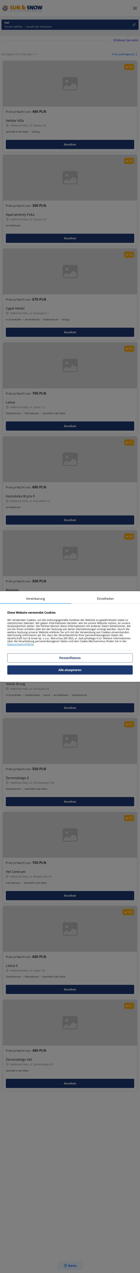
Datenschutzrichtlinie (20, 644)
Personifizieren (70, 658)
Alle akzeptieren (70, 670)
